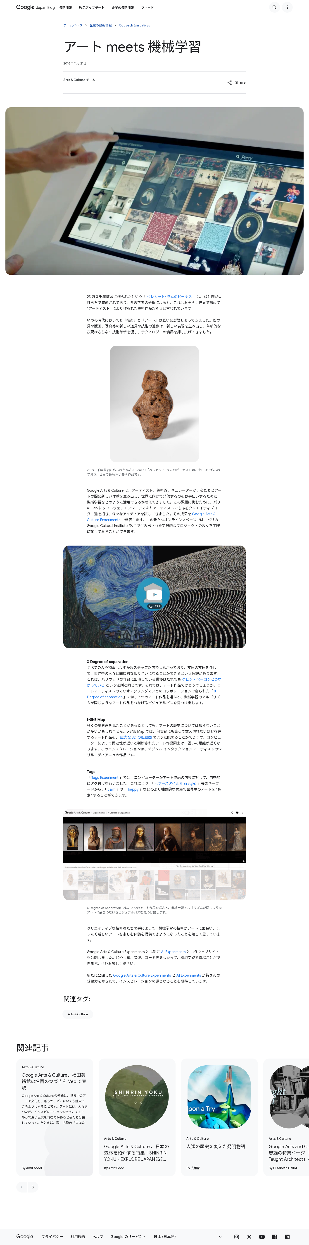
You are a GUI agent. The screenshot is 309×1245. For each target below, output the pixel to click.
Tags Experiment (105, 777)
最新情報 (65, 8)
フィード (147, 8)
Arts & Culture (78, 1014)
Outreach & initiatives (134, 25)
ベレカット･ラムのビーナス (169, 297)
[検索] (274, 7)
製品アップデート (92, 8)
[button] (236, 82)
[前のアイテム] (21, 1187)
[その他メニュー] (287, 7)
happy (133, 789)
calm (111, 789)
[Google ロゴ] (24, 1237)
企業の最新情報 (123, 8)
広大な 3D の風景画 (136, 737)
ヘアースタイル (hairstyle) (175, 783)
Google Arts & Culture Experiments (142, 975)
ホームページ (72, 25)
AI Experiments (173, 952)
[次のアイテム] (33, 1187)
